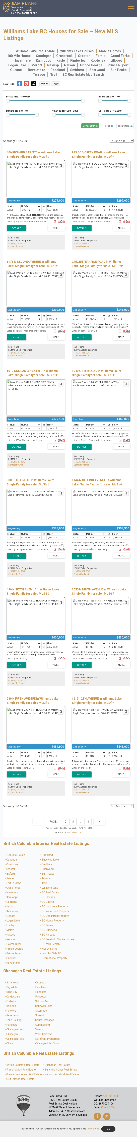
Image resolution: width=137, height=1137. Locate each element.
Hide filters (123, 125)
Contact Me (108, 1107)
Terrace (39, 75)
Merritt (36, 65)
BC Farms (47, 925)
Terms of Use (93, 1129)
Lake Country (14, 1020)
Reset (107, 125)
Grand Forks (120, 56)
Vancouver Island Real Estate (62, 1074)
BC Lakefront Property (55, 906)
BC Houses (48, 897)
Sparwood (97, 70)
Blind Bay (12, 991)
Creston (84, 56)
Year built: (65, 110)
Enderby (11, 1001)
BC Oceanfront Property (56, 915)
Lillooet (116, 60)
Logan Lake (17, 65)
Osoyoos (41, 982)
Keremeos (13, 1015)
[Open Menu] (131, 8)
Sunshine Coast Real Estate (61, 1069)
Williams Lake (50, 887)
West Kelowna (44, 1034)
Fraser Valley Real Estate (21, 1069)
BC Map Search (51, 944)
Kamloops (43, 60)
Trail (53, 75)
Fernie (100, 56)
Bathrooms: (17, 110)
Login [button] (56, 83)
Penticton (41, 991)
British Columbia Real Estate (23, 1065)
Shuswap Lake (50, 859)
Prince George (91, 65)
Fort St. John (14, 883)
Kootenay (98, 60)
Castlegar (43, 56)
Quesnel (16, 70)
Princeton (41, 996)
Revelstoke (36, 70)
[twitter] (106, 1116)
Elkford (11, 873)
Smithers (77, 70)
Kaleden (11, 1006)
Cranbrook (64, 56)
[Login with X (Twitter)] (33, 85)
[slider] (8, 100)
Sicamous (41, 1010)
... (80, 821)
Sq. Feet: (110, 110)
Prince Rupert (118, 65)
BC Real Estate (50, 892)
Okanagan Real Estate (57, 1065)
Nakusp (53, 65)
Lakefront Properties (48, 1038)
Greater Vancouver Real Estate (24, 1074)
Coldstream (13, 996)
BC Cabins (48, 901)
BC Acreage (48, 934)
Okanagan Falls (15, 1038)
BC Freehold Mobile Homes (58, 939)
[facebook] (97, 1116)
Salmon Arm (42, 1001)
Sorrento (40, 1015)
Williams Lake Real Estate (35, 51)
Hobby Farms (49, 948)
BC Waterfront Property (55, 911)
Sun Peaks (118, 70)
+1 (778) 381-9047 (16, 243)
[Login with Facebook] (19, 85)
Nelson (69, 65)
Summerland (43, 1024)
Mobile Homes (110, 51)
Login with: (9, 84)
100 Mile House (19, 56)
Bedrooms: (109, 96)
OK (108, 1129)
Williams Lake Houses (77, 51)
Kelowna (11, 1010)
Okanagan (12, 1034)
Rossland (57, 70)
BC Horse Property (53, 920)
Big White (12, 987)
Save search (89, 125)
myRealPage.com (74, 832)
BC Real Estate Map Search (83, 75)
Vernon (39, 1029)
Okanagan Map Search (48, 1043)
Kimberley (77, 60)
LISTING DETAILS (16, 228)
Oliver (10, 1043)
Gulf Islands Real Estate (20, 1079)
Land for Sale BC (51, 953)
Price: (18, 96)
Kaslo (60, 60)
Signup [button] (44, 83)
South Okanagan (45, 1020)
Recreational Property (54, 958)
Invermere (23, 60)
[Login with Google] (26, 85)
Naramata (12, 1024)
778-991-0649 (110, 1096)
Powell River (14, 944)
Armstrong (13, 982)
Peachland (41, 987)
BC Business (49, 930)
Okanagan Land (15, 1029)
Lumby (10, 925)
